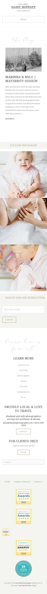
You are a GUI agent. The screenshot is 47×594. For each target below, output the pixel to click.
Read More (9, 119)
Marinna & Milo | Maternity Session (21, 79)
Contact (38, 482)
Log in (34, 585)
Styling (24, 387)
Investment (23, 376)
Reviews (23, 370)
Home (7, 482)
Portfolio (23, 365)
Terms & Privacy (22, 482)
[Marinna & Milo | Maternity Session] (23, 71)
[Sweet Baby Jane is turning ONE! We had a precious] (23, 174)
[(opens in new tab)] (23, 503)
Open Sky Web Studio (25, 585)
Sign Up (9, 320)
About (23, 381)
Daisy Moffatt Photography (23, 583)
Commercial (23, 392)
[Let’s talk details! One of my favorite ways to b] (23, 221)
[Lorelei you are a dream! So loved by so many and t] (23, 268)
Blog (23, 397)
